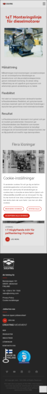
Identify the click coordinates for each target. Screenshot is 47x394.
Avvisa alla (34, 209)
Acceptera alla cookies (16, 216)
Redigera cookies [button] (13, 209)
